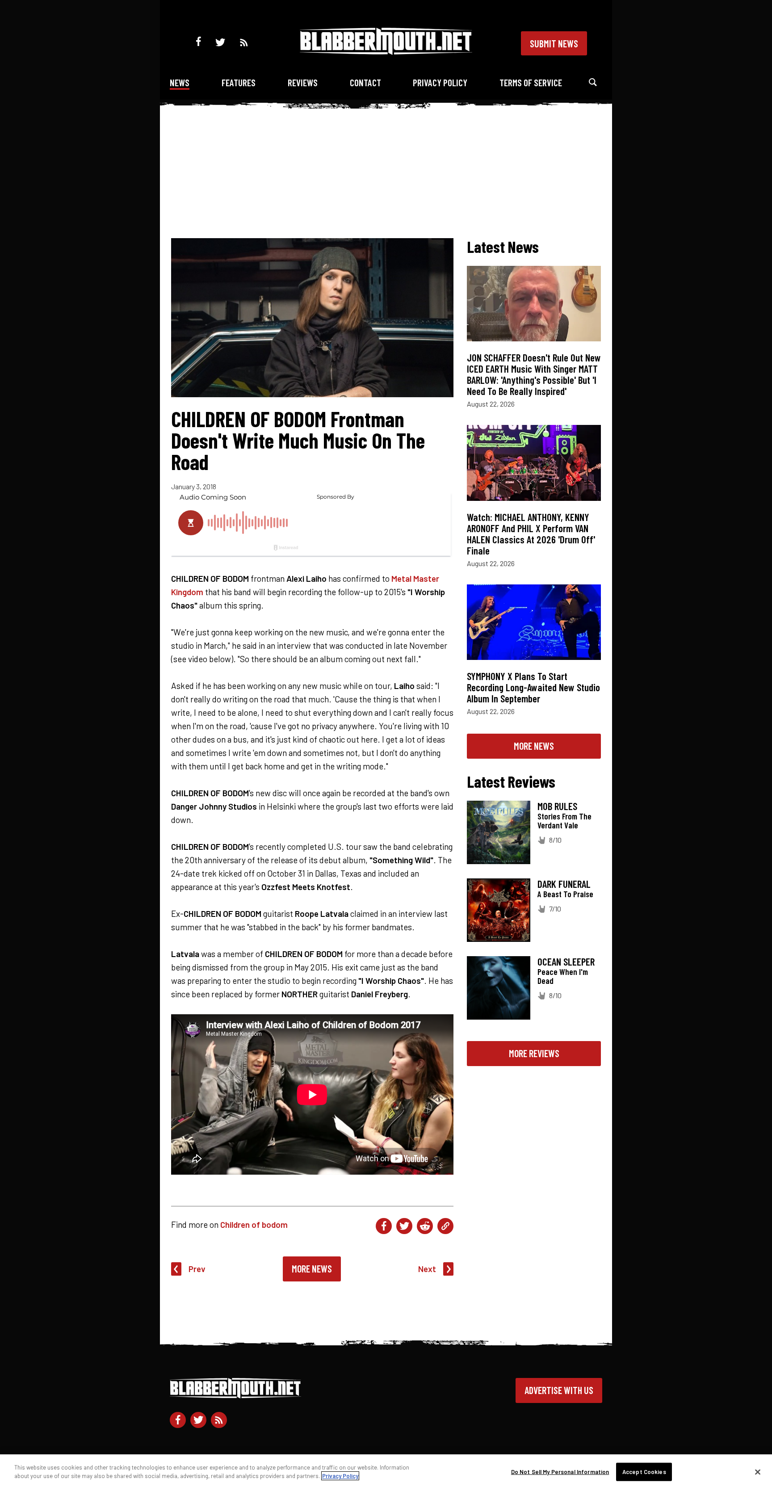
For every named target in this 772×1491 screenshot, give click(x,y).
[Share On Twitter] (404, 1226)
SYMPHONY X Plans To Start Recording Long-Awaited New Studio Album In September (533, 687)
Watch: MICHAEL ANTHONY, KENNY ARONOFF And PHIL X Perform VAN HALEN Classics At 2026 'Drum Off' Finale (531, 534)
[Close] (758, 1472)
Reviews (303, 82)
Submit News (554, 43)
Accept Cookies (644, 1471)
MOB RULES (557, 806)
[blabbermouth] (386, 51)
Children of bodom (254, 1224)
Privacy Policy (440, 82)
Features (239, 82)
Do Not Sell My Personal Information (560, 1471)
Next (427, 1269)
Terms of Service (530, 82)
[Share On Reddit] (425, 1226)
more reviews (534, 1053)
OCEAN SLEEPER (566, 961)
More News (312, 1268)
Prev (197, 1269)
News (179, 82)
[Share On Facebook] (384, 1226)
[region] (386, 1472)
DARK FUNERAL (564, 884)
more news (534, 746)
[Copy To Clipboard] (445, 1226)
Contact (365, 82)
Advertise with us (558, 1390)
